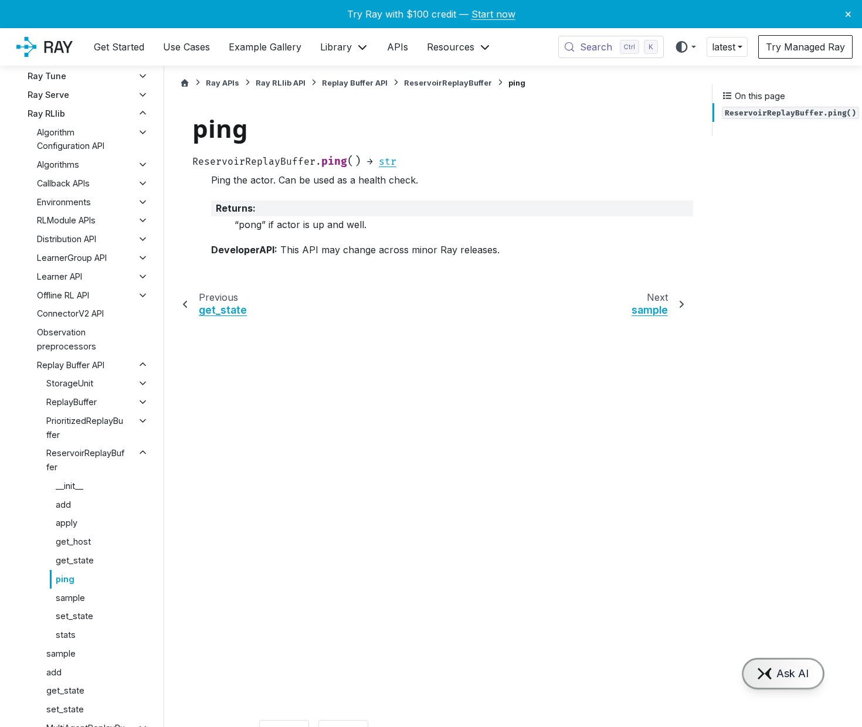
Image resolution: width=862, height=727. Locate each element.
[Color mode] (685, 47)
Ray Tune (47, 76)
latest (723, 47)
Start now (493, 14)
